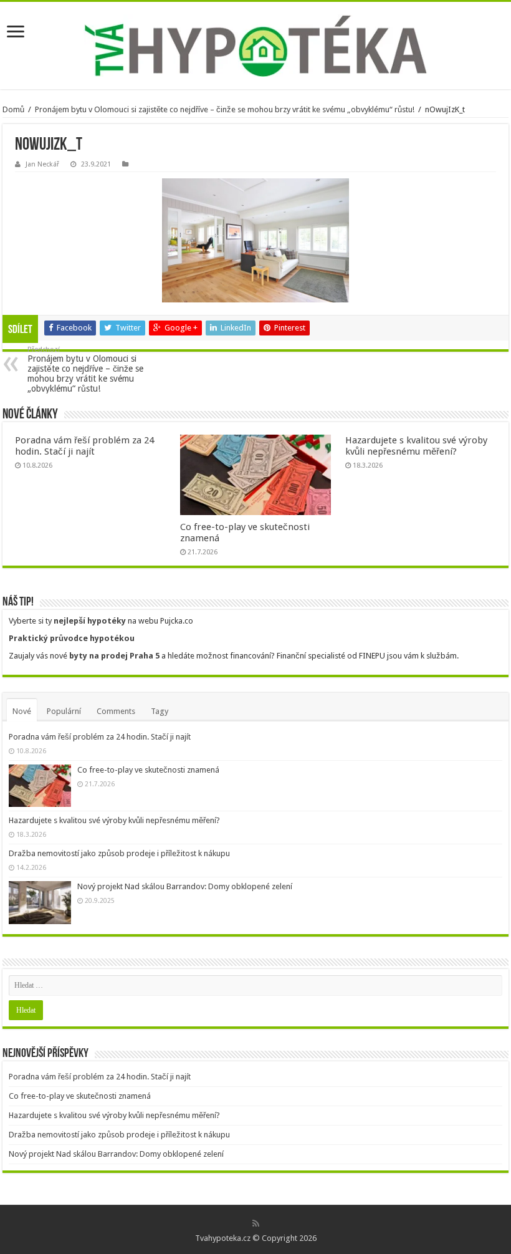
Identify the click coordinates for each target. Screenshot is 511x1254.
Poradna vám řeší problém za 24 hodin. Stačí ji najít (84, 446)
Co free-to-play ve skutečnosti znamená (148, 769)
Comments (116, 711)
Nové (21, 711)
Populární (64, 711)
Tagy (159, 711)
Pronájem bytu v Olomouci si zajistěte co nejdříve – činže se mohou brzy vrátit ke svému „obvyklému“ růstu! (224, 109)
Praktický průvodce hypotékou (72, 638)
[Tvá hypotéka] (255, 45)
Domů (13, 109)
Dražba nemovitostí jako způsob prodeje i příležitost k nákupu (119, 853)
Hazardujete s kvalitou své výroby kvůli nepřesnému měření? (416, 446)
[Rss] (255, 1223)
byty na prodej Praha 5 (114, 655)
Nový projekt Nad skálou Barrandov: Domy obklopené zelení (184, 886)
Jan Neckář (42, 164)
